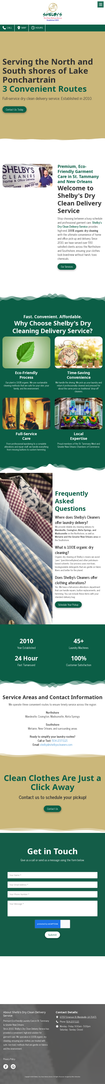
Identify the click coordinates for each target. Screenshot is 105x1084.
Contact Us (52, 809)
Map (23, 28)
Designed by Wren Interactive (72, 1076)
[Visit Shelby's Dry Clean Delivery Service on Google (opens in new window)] (13, 1066)
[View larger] (79, 414)
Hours (39, 28)
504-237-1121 (60, 740)
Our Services (67, 267)
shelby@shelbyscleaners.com (56, 744)
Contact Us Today (14, 109)
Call (9, 28)
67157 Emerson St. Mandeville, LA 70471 (78, 1017)
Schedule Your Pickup (68, 605)
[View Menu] (100, 4)
